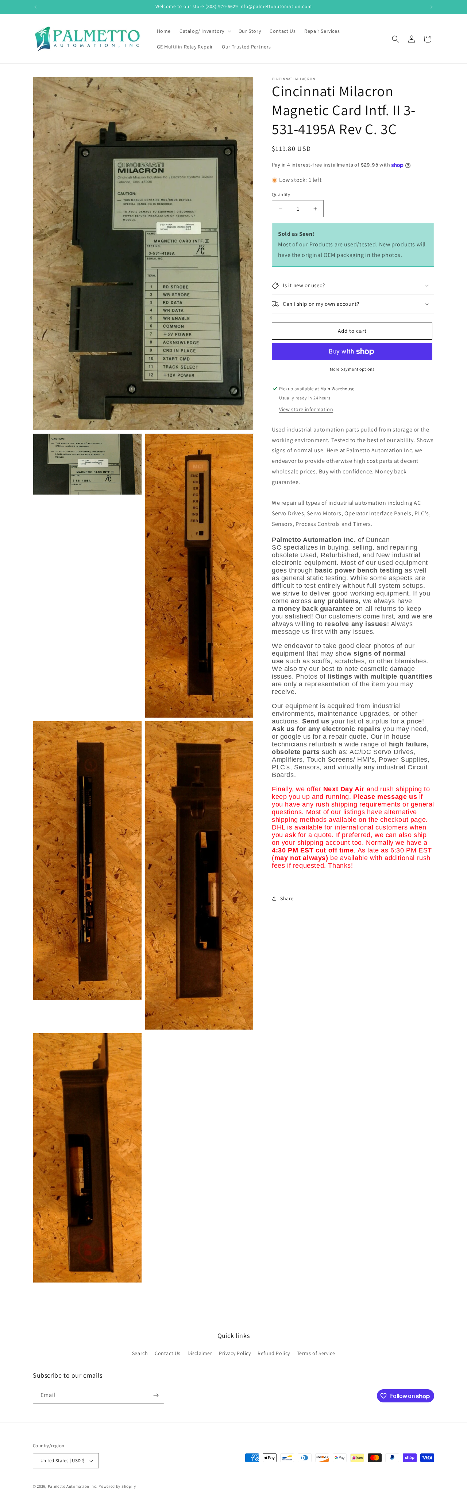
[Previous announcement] (35, 7)
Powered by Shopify (117, 1486)
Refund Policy (274, 1353)
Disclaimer (200, 1353)
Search (140, 1353)
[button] (204, 31)
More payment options (352, 369)
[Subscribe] (156, 1395)
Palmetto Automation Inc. (73, 1486)
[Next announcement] (432, 7)
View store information (306, 409)
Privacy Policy (235, 1353)
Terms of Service (316, 1353)
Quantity (281, 194)
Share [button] (287, 898)
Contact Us (168, 1353)
